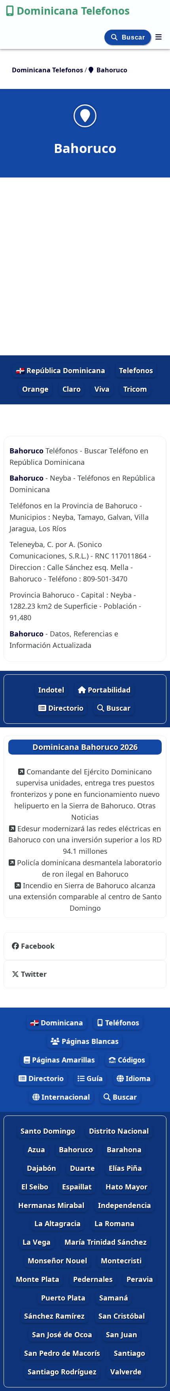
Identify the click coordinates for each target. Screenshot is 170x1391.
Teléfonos (121, 1022)
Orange (35, 389)
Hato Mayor (126, 1186)
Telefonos (136, 370)
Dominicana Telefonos (73, 11)
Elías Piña (125, 1168)
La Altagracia (57, 1223)
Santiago (129, 1353)
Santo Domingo (48, 1131)
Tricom (135, 389)
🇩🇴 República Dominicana (60, 370)
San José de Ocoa (62, 1334)
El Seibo (34, 1186)
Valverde (126, 1371)
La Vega (37, 1242)
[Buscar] (115, 37)
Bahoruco (26, 450)
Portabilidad (108, 690)
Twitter (34, 974)
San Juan (121, 1334)
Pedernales (93, 1279)
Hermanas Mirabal (51, 1205)
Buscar (134, 37)
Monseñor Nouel (57, 1260)
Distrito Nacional (119, 1131)
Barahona (124, 1149)
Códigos (130, 1059)
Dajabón (41, 1168)
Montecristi (121, 1260)
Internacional (65, 1097)
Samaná (113, 1297)
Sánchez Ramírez (54, 1316)
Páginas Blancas (89, 1041)
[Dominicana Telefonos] (158, 37)
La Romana (114, 1223)
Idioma (137, 1078)
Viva (102, 389)
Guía (94, 1078)
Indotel (51, 690)
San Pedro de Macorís (62, 1353)
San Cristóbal (121, 1316)
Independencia (124, 1205)
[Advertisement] (85, 266)
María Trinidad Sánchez (105, 1242)
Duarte (82, 1168)
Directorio (64, 708)
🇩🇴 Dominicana (56, 1022)
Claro (71, 389)
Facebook (38, 946)
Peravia (140, 1279)
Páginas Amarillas (62, 1059)
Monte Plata (37, 1279)
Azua (36, 1149)
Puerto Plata (63, 1297)
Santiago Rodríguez (62, 1371)
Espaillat (77, 1186)
